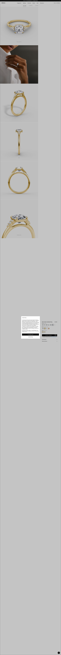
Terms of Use (25, 331)
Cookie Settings (30, 336)
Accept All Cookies (30, 334)
